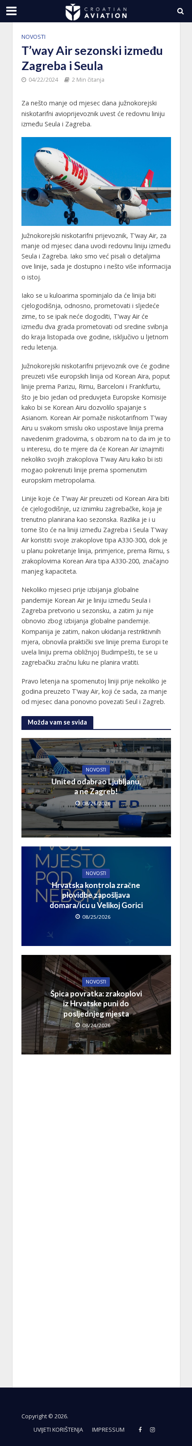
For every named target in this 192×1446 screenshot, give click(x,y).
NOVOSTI (33, 37)
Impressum (108, 1429)
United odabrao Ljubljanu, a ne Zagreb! (96, 786)
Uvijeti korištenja (58, 1429)
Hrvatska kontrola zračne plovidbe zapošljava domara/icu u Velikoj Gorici (96, 895)
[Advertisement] (88, 1215)
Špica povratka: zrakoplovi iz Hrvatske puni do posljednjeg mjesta (96, 1003)
